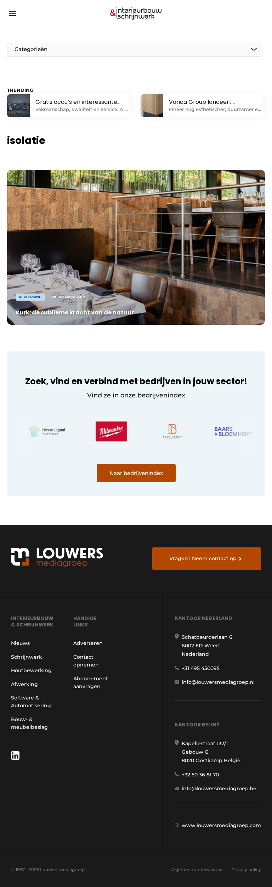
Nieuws (20, 643)
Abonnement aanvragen (90, 682)
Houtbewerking (31, 670)
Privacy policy (246, 869)
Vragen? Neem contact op (203, 558)
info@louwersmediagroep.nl (218, 682)
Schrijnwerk (26, 657)
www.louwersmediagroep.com (221, 825)
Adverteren (88, 643)
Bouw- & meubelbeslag (29, 723)
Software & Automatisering (31, 701)
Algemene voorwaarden (197, 869)
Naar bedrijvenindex (136, 473)
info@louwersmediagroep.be (219, 788)
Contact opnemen (86, 661)
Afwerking (24, 684)
